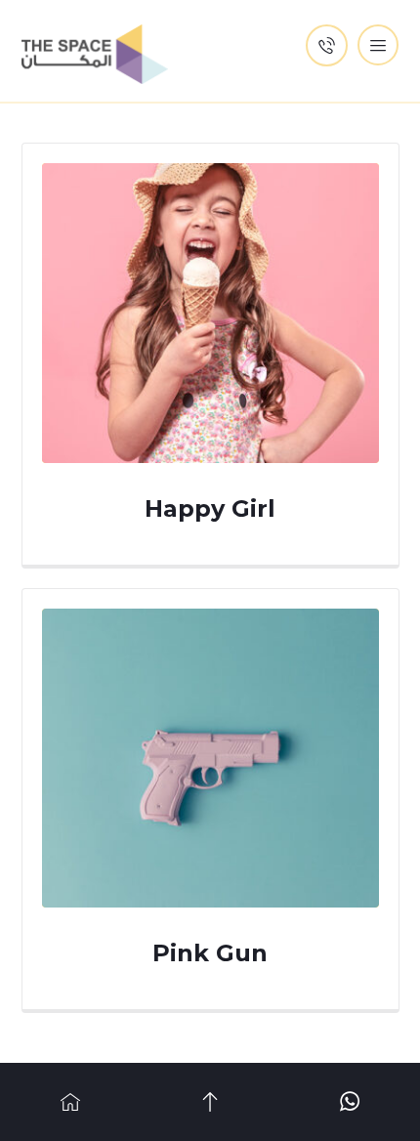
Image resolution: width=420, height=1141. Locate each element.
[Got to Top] (209, 1102)
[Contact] (350, 1102)
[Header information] (327, 44)
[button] (378, 44)
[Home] (70, 1102)
